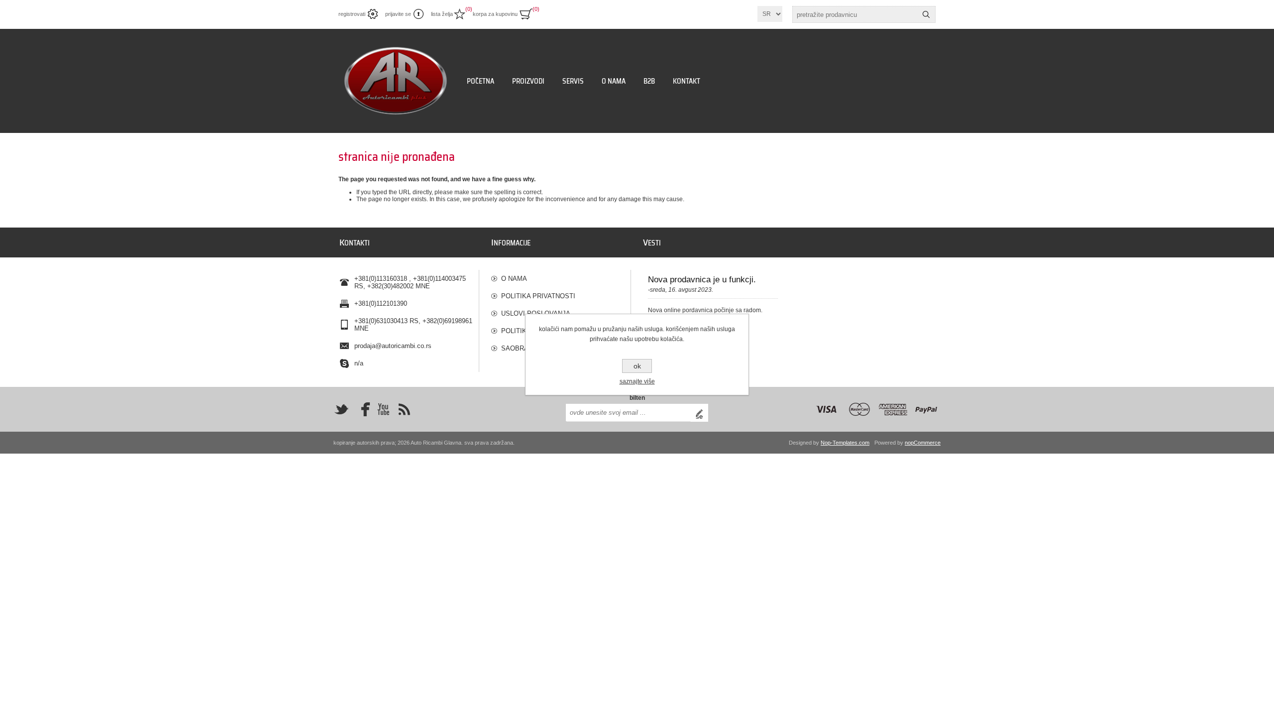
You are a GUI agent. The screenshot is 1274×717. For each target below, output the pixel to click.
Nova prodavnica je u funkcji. (702, 279)
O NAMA (514, 278)
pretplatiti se (702, 412)
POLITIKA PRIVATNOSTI (538, 296)
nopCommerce (923, 443)
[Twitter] (341, 409)
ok (637, 366)
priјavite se (398, 14)
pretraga (926, 14)
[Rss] (404, 409)
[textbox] (855, 14)
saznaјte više (637, 381)
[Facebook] (362, 409)
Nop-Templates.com (845, 443)
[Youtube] (383, 409)
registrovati (351, 14)
